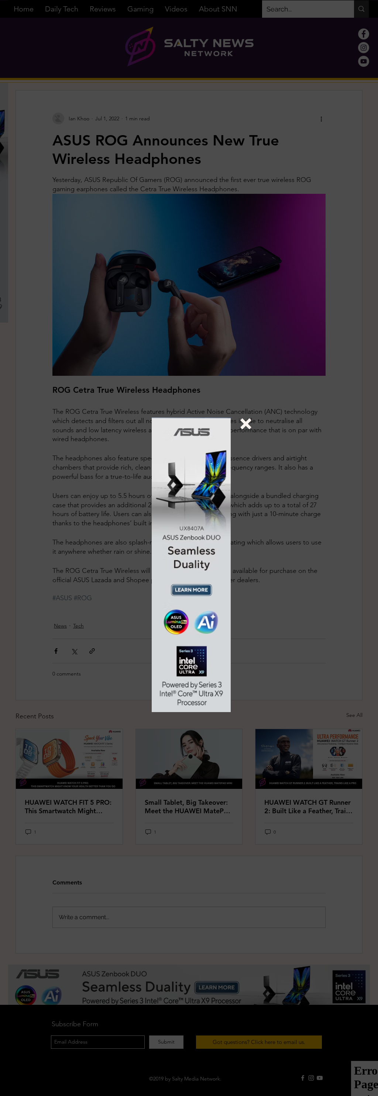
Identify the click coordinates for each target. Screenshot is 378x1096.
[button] (245, 423)
